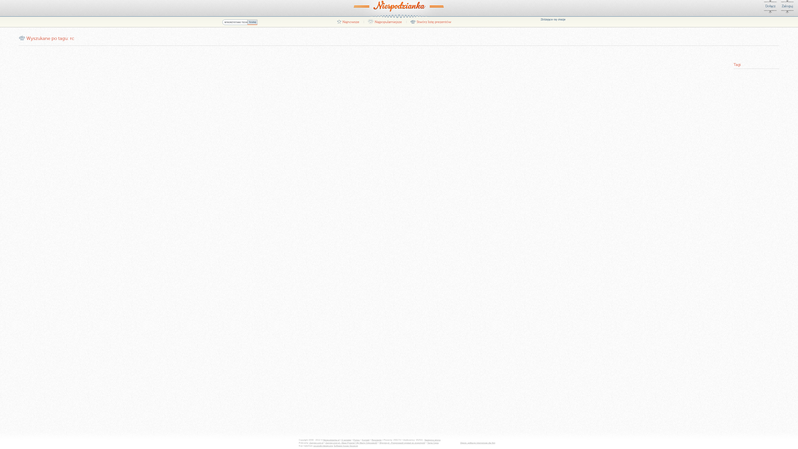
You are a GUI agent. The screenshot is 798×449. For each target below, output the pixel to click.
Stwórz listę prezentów (430, 21)
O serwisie (346, 440)
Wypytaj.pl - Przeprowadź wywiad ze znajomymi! (402, 443)
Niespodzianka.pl (331, 440)
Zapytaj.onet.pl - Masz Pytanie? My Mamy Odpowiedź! (351, 443)
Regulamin (377, 440)
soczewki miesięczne (323, 446)
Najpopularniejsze (385, 21)
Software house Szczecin (346, 446)
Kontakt (365, 440)
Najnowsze (348, 21)
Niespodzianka (399, 6)
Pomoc (356, 440)
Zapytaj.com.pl (316, 443)
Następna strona (433, 440)
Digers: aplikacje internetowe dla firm (477, 443)
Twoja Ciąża (433, 443)
